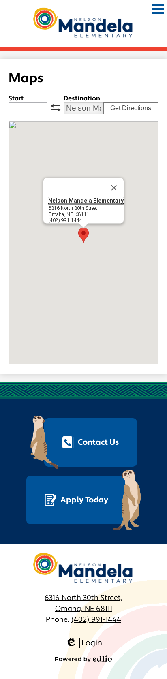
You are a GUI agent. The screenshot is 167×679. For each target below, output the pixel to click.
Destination (82, 98)
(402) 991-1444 (96, 619)
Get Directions (130, 108)
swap (55, 107)
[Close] (114, 187)
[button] (83, 235)
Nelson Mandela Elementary (86, 200)
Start (16, 98)
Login (83, 643)
